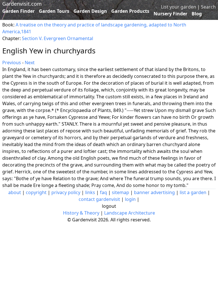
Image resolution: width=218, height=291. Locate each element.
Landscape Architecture (129, 213)
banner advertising (154, 192)
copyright (36, 192)
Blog (197, 14)
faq (103, 192)
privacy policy (65, 192)
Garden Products (130, 11)
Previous (11, 62)
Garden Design (90, 11)
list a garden (193, 192)
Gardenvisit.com (22, 3)
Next (30, 62)
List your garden (178, 7)
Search (208, 7)
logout (109, 206)
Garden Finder (18, 11)
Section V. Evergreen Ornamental (57, 38)
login (130, 199)
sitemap (120, 192)
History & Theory (81, 213)
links (90, 192)
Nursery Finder (170, 14)
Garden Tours (54, 11)
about (14, 192)
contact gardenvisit (99, 199)
